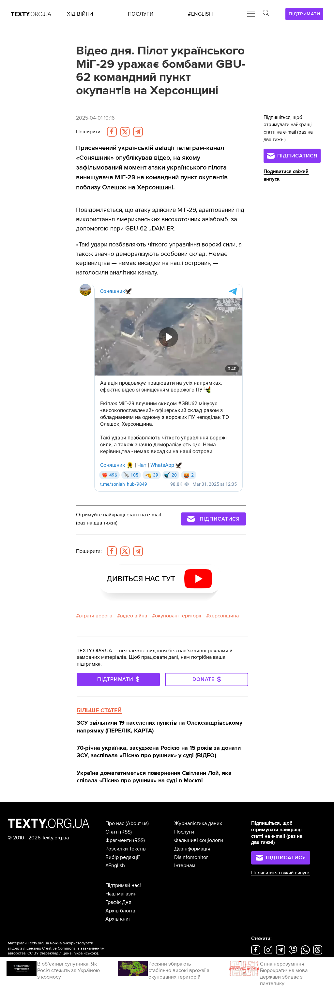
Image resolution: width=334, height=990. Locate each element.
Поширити (89, 131)
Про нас (114, 823)
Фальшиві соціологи (198, 840)
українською (85, 953)
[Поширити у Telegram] (138, 132)
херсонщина (224, 616)
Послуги (184, 832)
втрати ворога (95, 616)
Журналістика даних (198, 823)
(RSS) (126, 832)
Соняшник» (96, 158)
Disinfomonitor (191, 857)
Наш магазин (121, 894)
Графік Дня (118, 902)
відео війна (133, 616)
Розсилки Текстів (125, 849)
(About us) (137, 823)
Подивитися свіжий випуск (280, 873)
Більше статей (99, 710)
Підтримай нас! (123, 885)
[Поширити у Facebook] (112, 132)
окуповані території (178, 616)
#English (115, 865)
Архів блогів (120, 911)
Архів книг (118, 919)
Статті (112, 832)
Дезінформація (192, 849)
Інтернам (184, 865)
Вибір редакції (122, 857)
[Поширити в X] (125, 132)
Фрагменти (118, 840)
